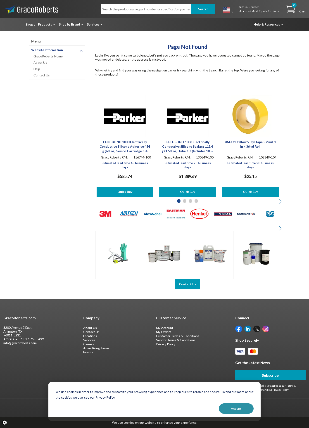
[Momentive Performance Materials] (246, 213)
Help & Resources (267, 24)
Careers (89, 344)
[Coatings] (256, 253)
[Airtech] (129, 213)
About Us (40, 62)
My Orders (163, 332)
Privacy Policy (165, 344)
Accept (236, 408)
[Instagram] (265, 328)
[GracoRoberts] (31, 9)
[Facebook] (238, 328)
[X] (256, 328)
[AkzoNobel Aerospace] (152, 213)
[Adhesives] (164, 253)
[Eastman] (176, 213)
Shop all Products (39, 24)
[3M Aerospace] (105, 213)
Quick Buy (124, 192)
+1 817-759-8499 (31, 339)
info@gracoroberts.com (20, 343)
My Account (164, 328)
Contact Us (41, 75)
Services (93, 24)
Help (36, 69)
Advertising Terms (96, 348)
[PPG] (270, 213)
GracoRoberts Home (48, 56)
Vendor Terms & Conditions (175, 340)
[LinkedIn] (247, 328)
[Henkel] (199, 213)
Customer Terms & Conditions (177, 336)
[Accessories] (118, 253)
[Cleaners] (210, 253)
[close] (4, 422)
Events (88, 352)
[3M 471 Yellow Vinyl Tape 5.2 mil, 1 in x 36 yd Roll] (250, 116)
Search (203, 9)
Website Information (47, 50)
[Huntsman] (223, 213)
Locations (90, 336)
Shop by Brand (69, 24)
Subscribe (270, 375)
